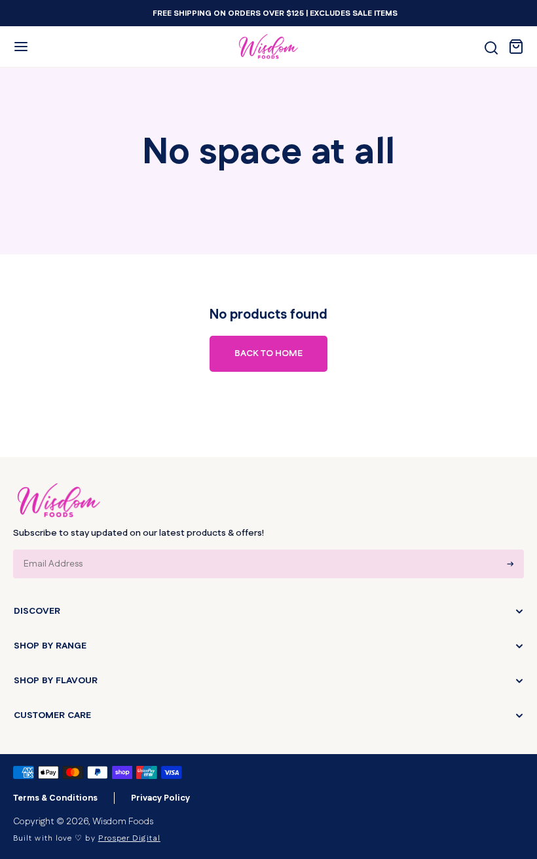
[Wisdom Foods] (59, 500)
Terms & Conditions (55, 798)
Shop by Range (50, 645)
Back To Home (268, 353)
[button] (21, 46)
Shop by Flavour (56, 680)
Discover (37, 611)
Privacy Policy (160, 798)
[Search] (491, 48)
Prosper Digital (129, 838)
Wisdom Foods (122, 821)
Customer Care (52, 715)
